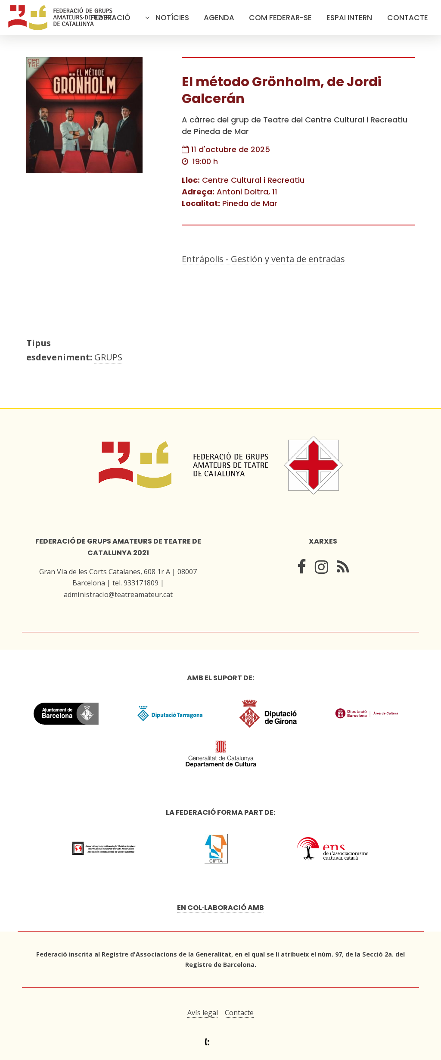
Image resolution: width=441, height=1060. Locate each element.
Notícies (172, 18)
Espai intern (349, 18)
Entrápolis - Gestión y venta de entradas (263, 259)
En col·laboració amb (220, 908)
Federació (110, 18)
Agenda (219, 18)
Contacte (407, 18)
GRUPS (108, 357)
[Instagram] (321, 569)
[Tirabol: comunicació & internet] (221, 1042)
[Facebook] (301, 569)
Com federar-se (280, 18)
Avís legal (202, 1012)
